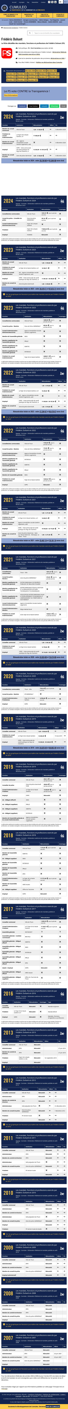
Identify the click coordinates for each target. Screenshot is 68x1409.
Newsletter (35, 2)
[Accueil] (2, 28)
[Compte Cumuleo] (61, 2)
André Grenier (18, 22)
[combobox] (47, 33)
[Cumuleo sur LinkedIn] (55, 2)
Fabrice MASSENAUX (15, 20)
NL (65, 1)
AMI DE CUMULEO (53, 1407)
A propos (21, 2)
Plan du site (26, 1396)
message (4, 1389)
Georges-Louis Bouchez (30, 20)
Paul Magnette (54, 20)
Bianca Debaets (42, 22)
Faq (28, 2)
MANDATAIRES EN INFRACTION (28, 15)
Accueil (14, 2)
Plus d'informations (10, 95)
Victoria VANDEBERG (30, 22)
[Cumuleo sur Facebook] (49, 2)
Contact (43, 2)
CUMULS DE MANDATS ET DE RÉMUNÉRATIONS (10, 15)
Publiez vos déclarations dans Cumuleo (49, 62)
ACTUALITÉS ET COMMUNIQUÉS (60, 15)
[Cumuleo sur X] (52, 2)
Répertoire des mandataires (10, 28)
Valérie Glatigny (44, 20)
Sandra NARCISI (53, 22)
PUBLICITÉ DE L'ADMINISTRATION (44, 15)
